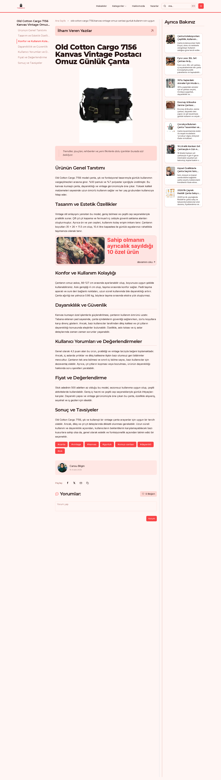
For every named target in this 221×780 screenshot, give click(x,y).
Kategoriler (118, 6)
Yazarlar (154, 6)
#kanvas (91, 444)
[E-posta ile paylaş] (81, 483)
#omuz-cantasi (126, 444)
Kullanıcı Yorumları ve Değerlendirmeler (34, 52)
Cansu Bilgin (77, 466)
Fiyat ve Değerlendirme (32, 57)
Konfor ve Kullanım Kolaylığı (34, 41)
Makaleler (101, 6)
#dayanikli (145, 444)
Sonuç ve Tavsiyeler (30, 63)
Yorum (151, 518)
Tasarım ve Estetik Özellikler (34, 35)
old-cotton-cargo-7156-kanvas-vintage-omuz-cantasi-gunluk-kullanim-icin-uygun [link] (113, 20)
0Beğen (150, 494)
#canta (61, 444)
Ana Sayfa (60, 20)
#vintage (76, 444)
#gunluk (107, 444)
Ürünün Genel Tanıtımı (32, 30)
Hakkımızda (138, 6)
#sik (60, 451)
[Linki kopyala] (87, 483)
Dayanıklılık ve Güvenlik (33, 46)
